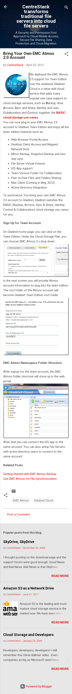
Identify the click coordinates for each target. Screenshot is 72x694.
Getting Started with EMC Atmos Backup (29, 474)
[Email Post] (13, 492)
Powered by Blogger (38, 686)
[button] (66, 54)
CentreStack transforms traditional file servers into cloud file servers (36, 16)
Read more (60, 576)
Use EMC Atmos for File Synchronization (30, 479)
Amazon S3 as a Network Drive (28, 588)
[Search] (66, 8)
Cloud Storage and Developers (28, 635)
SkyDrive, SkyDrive (18, 542)
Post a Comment (18, 514)
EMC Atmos (21, 500)
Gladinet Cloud (43, 500)
